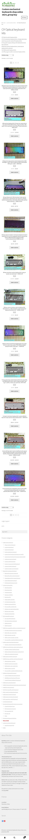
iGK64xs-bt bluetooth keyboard (9, 673)
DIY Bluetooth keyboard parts (11, 583)
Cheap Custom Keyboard (10, 545)
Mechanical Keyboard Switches (9, 718)
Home (4, 22)
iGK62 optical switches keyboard (10, 656)
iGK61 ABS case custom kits (10, 632)
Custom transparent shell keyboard (12, 564)
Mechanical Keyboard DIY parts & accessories (12, 704)
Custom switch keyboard (10, 561)
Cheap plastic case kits (9, 599)
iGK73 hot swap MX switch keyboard (10, 689)
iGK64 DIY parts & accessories (11, 663)
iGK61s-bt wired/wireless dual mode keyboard (13, 647)
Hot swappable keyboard (8, 616)
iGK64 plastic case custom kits (11, 666)
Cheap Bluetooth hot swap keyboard (12, 578)
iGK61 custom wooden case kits (11, 637)
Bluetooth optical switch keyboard (12, 575)
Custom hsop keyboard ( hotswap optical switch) (15, 556)
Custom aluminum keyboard (10, 552)
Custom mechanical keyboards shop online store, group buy (12, 12)
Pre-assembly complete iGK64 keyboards (13, 670)
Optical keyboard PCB (9, 725)
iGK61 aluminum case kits (10, 635)
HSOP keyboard (8, 625)
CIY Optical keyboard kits (10, 602)
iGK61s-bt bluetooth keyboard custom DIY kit (14, 651)
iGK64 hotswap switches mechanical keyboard (13, 659)
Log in (3, 526)
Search (14, 837)
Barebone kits (8, 597)
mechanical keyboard (7, 701)
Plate (6, 716)
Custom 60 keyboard (9, 547)
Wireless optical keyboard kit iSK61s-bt (13, 644)
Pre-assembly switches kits (10, 606)
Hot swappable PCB (9, 711)
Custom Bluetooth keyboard (11, 580)
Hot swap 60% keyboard (10, 618)
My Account (5, 837)
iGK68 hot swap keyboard (8, 687)
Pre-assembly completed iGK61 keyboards (14, 640)
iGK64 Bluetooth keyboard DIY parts (12, 678)
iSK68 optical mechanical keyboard (10, 697)
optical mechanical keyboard (9, 723)
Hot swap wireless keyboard (11, 621)
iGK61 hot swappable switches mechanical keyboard (14, 628)
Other (4, 727)
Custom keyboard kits (11, 22)
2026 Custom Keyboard (8, 542)
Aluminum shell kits (9, 594)
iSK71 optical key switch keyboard (10, 699)
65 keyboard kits (8, 590)
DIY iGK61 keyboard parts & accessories (13, 630)
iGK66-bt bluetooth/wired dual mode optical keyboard (14, 685)
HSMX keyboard (8, 623)
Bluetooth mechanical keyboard (10, 571)
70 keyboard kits (8, 592)
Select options (14, 98)
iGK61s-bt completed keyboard (11, 654)
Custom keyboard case (10, 706)
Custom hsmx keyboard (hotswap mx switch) (14, 554)
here (7, 790)
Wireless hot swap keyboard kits (12, 609)
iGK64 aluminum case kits (10, 661)
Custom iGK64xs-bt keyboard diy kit (12, 675)
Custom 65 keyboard (9, 549)
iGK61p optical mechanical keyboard (10, 642)
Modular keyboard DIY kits (10, 604)
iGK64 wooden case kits (10, 668)
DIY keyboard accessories (10, 708)
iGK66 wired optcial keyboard (9, 682)
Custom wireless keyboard (10, 566)
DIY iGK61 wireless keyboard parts (12, 649)
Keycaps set (7, 713)
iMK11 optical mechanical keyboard (10, 692)
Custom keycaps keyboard (10, 559)
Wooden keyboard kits (9, 613)
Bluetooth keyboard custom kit (11, 573)
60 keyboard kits (8, 587)
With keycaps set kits (9, 611)
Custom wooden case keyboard (11, 568)
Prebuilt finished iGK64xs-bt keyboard (13, 680)
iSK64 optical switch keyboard (9, 694)
